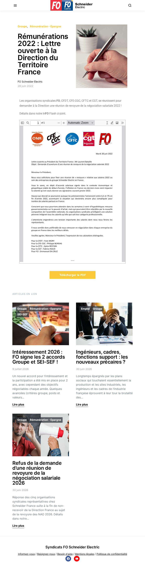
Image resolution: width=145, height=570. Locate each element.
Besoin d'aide (65, 553)
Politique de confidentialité (112, 553)
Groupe (22, 26)
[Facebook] (68, 558)
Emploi (85, 308)
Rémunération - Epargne (45, 26)
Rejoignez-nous (46, 553)
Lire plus (18, 404)
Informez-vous (26, 553)
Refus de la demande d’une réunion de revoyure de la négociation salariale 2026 (37, 473)
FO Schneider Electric (30, 81)
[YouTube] (77, 558)
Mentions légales (84, 553)
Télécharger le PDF (72, 275)
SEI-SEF (22, 314)
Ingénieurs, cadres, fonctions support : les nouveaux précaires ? (102, 357)
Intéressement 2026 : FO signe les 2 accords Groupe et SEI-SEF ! (38, 357)
